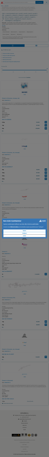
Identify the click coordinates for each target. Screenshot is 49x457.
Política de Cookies (14, 226)
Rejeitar (24, 230)
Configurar (24, 233)
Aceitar (24, 235)
